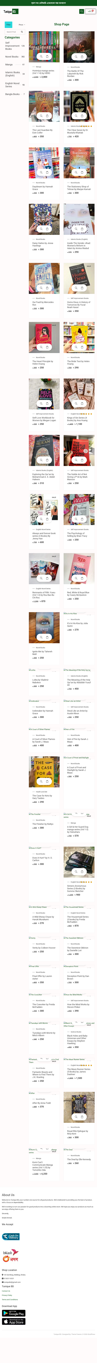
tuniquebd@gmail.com (12, 1282)
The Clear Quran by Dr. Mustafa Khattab (77, 131)
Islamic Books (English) (12, 74)
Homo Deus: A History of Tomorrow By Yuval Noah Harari (78, 305)
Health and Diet (41, 792)
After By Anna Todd (41, 1103)
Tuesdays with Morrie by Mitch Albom (43, 1034)
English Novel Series (78, 414)
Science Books (76, 1032)
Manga (9, 64)
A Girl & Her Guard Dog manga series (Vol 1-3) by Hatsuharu (77, 829)
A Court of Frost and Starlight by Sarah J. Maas (76, 770)
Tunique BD (57, 1334)
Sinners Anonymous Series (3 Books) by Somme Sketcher (76, 888)
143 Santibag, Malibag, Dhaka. (14, 1275)
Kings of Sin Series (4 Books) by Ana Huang (77, 419)
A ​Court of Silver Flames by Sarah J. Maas (43, 740)
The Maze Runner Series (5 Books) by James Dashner (78, 1072)
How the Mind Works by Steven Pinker (78, 1005)
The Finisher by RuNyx (42, 824)
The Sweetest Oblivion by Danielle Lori (77, 949)
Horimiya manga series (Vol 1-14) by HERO (43, 72)
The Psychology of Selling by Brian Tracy (77, 534)
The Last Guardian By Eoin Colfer (42, 131)
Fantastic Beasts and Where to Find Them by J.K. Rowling (43, 1074)
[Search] (22, 31)
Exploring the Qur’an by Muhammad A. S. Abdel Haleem (43, 477)
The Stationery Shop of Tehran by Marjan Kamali (79, 187)
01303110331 (8, 1278)
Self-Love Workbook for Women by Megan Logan (44, 419)
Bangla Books (12, 94)
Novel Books (11, 56)
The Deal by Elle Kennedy (79, 1159)
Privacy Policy (7, 1295)
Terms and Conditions (10, 1300)
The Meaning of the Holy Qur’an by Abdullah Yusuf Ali (79, 682)
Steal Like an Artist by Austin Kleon (77, 712)
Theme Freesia (76, 1334)
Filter (9, 25)
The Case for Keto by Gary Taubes (42, 797)
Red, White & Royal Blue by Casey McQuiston (78, 593)
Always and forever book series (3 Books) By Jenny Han (44, 536)
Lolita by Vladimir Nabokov (40, 681)
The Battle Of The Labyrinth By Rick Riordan (75, 73)
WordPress (91, 1334)
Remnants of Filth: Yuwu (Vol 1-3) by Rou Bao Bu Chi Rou (43, 595)
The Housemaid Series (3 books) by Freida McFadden (78, 919)
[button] (81, 11)
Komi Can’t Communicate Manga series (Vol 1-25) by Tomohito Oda (42, 1166)
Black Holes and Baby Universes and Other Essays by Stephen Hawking (77, 1039)
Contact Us (6, 1291)
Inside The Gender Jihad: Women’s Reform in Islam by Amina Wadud (78, 245)
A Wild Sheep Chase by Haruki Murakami (43, 918)
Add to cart (47, 56)
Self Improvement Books (12, 45)
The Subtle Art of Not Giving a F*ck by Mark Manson (77, 477)
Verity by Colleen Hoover (43, 948)
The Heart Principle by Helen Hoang (42, 362)
